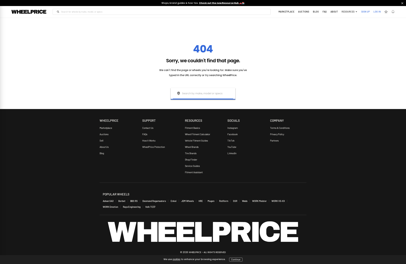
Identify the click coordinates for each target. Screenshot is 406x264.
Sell (101, 140)
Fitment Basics (192, 127)
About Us (104, 146)
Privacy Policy (277, 134)
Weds (245, 201)
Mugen (211, 201)
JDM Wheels (187, 201)
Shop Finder (191, 159)
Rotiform (223, 201)
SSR (235, 201)
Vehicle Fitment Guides (196, 140)
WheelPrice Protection (153, 146)
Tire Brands (190, 153)
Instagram (232, 127)
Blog (316, 11)
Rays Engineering (132, 206)
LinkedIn (231, 153)
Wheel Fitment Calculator (197, 134)
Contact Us (147, 127)
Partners (274, 140)
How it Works (148, 140)
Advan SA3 (108, 201)
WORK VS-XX (278, 201)
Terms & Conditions (280, 127)
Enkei (174, 201)
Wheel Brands (192, 146)
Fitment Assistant (194, 172)
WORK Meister (259, 201)
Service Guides (192, 165)
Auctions (104, 134)
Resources (348, 11)
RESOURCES (193, 120)
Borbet (121, 201)
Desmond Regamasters (154, 201)
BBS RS (134, 201)
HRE (201, 201)
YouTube (231, 146)
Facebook (232, 134)
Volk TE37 (150, 206)
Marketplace (106, 127)
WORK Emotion (110, 206)
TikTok (230, 140)
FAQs (144, 134)
